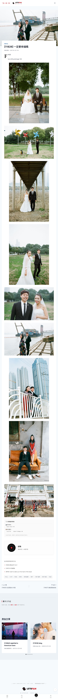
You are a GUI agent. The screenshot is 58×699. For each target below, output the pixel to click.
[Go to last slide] (4, 638)
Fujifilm (9, 531)
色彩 (50, 576)
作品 (6, 576)
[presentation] (14, 631)
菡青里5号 (9, 648)
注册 (16, 604)
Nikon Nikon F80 (11, 526)
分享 (11, 576)
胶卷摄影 (26, 576)
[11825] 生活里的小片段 (9, 586)
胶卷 (20, 576)
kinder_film (37, 646)
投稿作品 (6, 43)
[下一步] (54, 638)
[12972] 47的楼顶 (10, 568)
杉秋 (8, 50)
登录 (12, 604)
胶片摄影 (37, 576)
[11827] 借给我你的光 (50, 586)
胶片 (10, 529)
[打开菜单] (54, 3)
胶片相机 (44, 576)
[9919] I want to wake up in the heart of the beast (19, 571)
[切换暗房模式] (55, 689)
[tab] (27, 654)
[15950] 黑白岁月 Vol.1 (11, 565)
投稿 (15, 576)
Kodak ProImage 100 (18, 531)
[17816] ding (37, 643)
